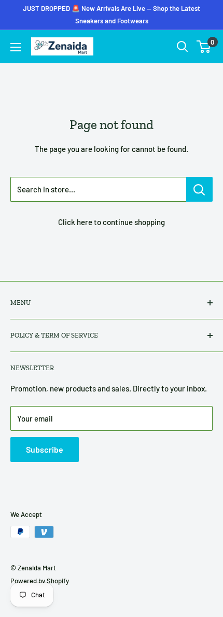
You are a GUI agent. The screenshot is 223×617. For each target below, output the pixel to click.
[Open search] (182, 46)
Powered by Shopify (39, 581)
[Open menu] (15, 47)
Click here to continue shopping (111, 222)
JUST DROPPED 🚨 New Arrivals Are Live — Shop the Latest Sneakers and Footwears (111, 14)
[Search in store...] (199, 189)
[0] (204, 46)
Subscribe (44, 449)
